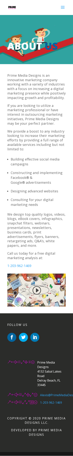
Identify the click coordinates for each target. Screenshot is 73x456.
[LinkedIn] (34, 337)
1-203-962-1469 (19, 265)
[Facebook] (11, 337)
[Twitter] (23, 337)
